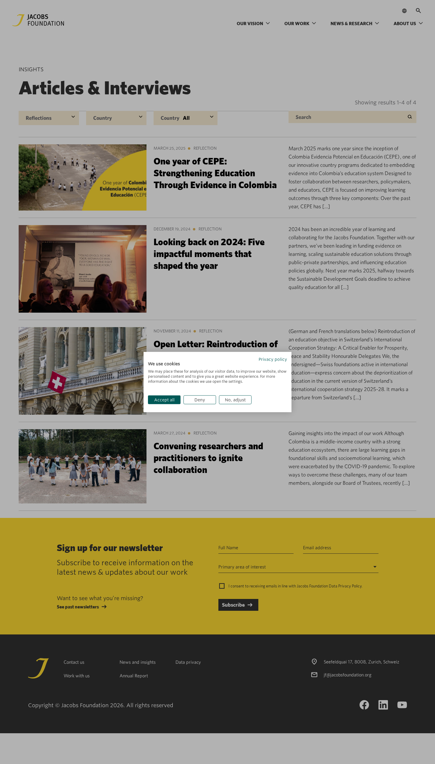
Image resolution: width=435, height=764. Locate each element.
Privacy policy (273, 359)
